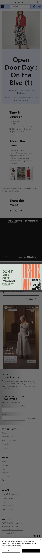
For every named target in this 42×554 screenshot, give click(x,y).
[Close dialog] (41, 265)
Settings (11, 551)
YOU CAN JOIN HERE (7, 285)
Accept (31, 551)
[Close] (39, 540)
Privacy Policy (16, 545)
